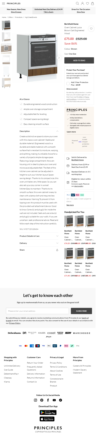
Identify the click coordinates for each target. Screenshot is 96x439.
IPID (80, 97)
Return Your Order (35, 363)
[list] (37, 57)
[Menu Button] (3, 3)
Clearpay (8, 377)
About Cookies (56, 371)
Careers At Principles (82, 366)
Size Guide (8, 370)
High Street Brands (31, 17)
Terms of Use (55, 374)
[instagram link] (35, 400)
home (4, 17)
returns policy (78, 186)
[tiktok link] (60, 400)
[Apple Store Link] (48, 418)
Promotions (18, 17)
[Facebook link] (48, 400)
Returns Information (36, 377)
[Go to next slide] (59, 58)
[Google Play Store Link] (48, 412)
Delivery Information (36, 373)
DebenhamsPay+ (11, 373)
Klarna (7, 381)
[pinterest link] (41, 400)
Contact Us (32, 381)
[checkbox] (79, 83)
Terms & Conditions (58, 367)
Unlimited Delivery (12, 366)
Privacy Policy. (14, 323)
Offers (10, 17)
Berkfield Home (71, 24)
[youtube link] (54, 400)
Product (53, 385)
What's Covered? (72, 89)
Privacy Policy (56, 363)
